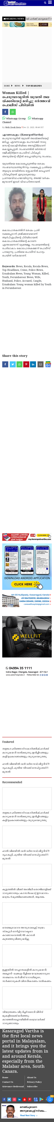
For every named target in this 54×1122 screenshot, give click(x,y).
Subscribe (32, 1087)
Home (7, 86)
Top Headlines (34, 86)
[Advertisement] (27, 55)
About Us (31, 1078)
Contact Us (7, 1082)
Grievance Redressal (13, 1087)
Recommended (12, 782)
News (17, 86)
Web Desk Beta (13, 127)
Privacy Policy (34, 1082)
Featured (8, 742)
